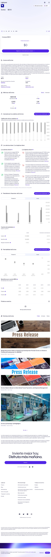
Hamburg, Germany (5, 87)
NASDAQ (3, 82)
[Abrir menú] (49, 3)
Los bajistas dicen (27, 149)
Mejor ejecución (21, 493)
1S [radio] (4, 31)
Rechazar (42, 552)
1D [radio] (1, 31)
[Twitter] (23, 514)
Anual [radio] (38, 198)
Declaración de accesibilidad (24, 499)
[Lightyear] (4, 2)
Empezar (25, 462)
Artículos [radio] (43, 316)
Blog (2, 487)
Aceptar (47, 552)
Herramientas (4, 489)
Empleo (36, 485)
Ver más (24, 430)
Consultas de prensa (39, 489)
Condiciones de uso (22, 487)
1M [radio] (6, 31)
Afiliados (36, 487)
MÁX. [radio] (16, 31)
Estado (2, 496)
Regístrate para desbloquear (41, 114)
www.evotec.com (30, 87)
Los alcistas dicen (6, 149)
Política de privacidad (22, 495)
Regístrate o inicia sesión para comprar (24, 50)
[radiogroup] (9, 31)
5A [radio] (13, 31)
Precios (2, 485)
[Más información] (49, 301)
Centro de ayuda (4, 491)
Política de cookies (22, 497)
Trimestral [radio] (13, 198)
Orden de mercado (25, 40)
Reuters (12, 159)
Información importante (23, 485)
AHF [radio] (9, 31)
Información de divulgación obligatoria (23, 502)
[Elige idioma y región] (44, 2)
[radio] (47, 31)
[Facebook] (19, 514)
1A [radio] (11, 31)
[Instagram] (31, 514)
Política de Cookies (29, 552)
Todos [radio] (38, 316)
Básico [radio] (42, 92)
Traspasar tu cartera (5, 494)
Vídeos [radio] (48, 316)
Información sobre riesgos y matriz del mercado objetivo (25, 490)
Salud (27, 78)
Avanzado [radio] (47, 92)
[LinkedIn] (27, 514)
